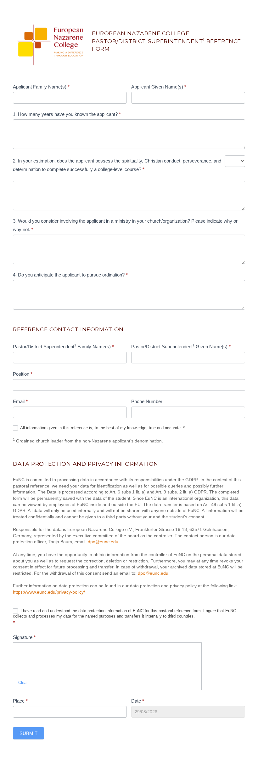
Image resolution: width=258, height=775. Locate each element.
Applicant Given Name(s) (158, 86)
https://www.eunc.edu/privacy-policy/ (49, 592)
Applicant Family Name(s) (41, 86)
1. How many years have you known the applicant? (67, 114)
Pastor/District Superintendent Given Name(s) (181, 346)
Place (20, 701)
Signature (24, 637)
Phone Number (146, 401)
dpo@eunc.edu (103, 541)
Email (20, 401)
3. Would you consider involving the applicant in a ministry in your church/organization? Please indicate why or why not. (125, 225)
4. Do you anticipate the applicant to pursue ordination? (70, 274)
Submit (28, 733)
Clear (23, 682)
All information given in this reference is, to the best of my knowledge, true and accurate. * (102, 427)
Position (22, 374)
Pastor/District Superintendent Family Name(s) (63, 346)
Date (137, 701)
